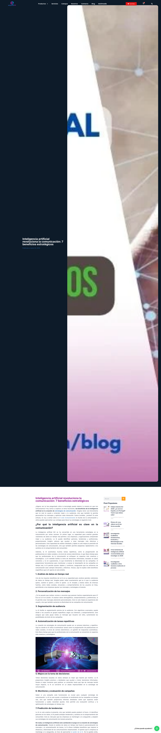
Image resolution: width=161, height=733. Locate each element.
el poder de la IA (77, 732)
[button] (152, 3)
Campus (64, 4)
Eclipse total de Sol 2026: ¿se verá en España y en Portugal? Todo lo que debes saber (118, 511)
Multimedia (102, 4)
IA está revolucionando (67, 518)
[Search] (123, 499)
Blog (93, 4)
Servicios (54, 4)
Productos (42, 4)
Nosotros (74, 4)
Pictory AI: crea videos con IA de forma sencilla (116, 524)
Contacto (84, 4)
